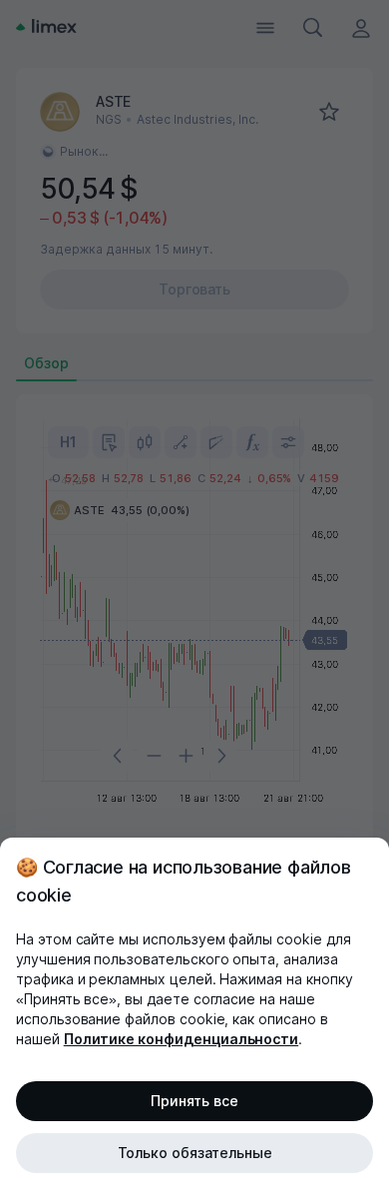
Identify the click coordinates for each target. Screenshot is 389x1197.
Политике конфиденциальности (181, 1038)
